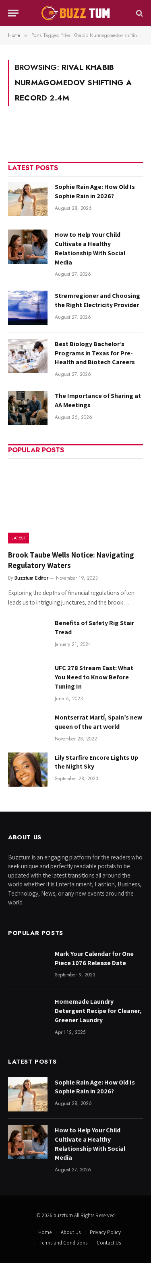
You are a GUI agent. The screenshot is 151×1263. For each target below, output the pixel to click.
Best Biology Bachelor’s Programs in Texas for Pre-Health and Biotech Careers (95, 353)
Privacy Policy (105, 1232)
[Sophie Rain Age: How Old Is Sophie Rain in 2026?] (28, 199)
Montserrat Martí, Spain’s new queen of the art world (98, 722)
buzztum (64, 1215)
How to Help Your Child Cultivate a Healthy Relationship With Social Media (90, 248)
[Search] (138, 13)
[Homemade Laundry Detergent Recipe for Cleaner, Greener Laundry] (28, 1013)
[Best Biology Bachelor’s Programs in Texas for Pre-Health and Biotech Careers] (28, 356)
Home (45, 1232)
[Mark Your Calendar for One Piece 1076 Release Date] (28, 966)
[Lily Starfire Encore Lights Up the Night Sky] (28, 769)
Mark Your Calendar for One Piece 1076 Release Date (94, 958)
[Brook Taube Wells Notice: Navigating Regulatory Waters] (75, 503)
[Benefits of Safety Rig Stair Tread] (28, 635)
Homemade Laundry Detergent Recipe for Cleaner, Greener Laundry (98, 1010)
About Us (71, 1232)
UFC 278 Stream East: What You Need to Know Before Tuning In (94, 677)
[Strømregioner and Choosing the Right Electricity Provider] (28, 308)
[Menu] (13, 13)
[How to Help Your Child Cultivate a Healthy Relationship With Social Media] (28, 247)
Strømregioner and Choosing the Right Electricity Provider (97, 300)
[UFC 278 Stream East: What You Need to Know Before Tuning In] (28, 680)
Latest (18, 538)
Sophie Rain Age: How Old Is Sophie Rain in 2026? (95, 191)
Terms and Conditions (63, 1242)
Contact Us (109, 1242)
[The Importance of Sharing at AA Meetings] (28, 408)
